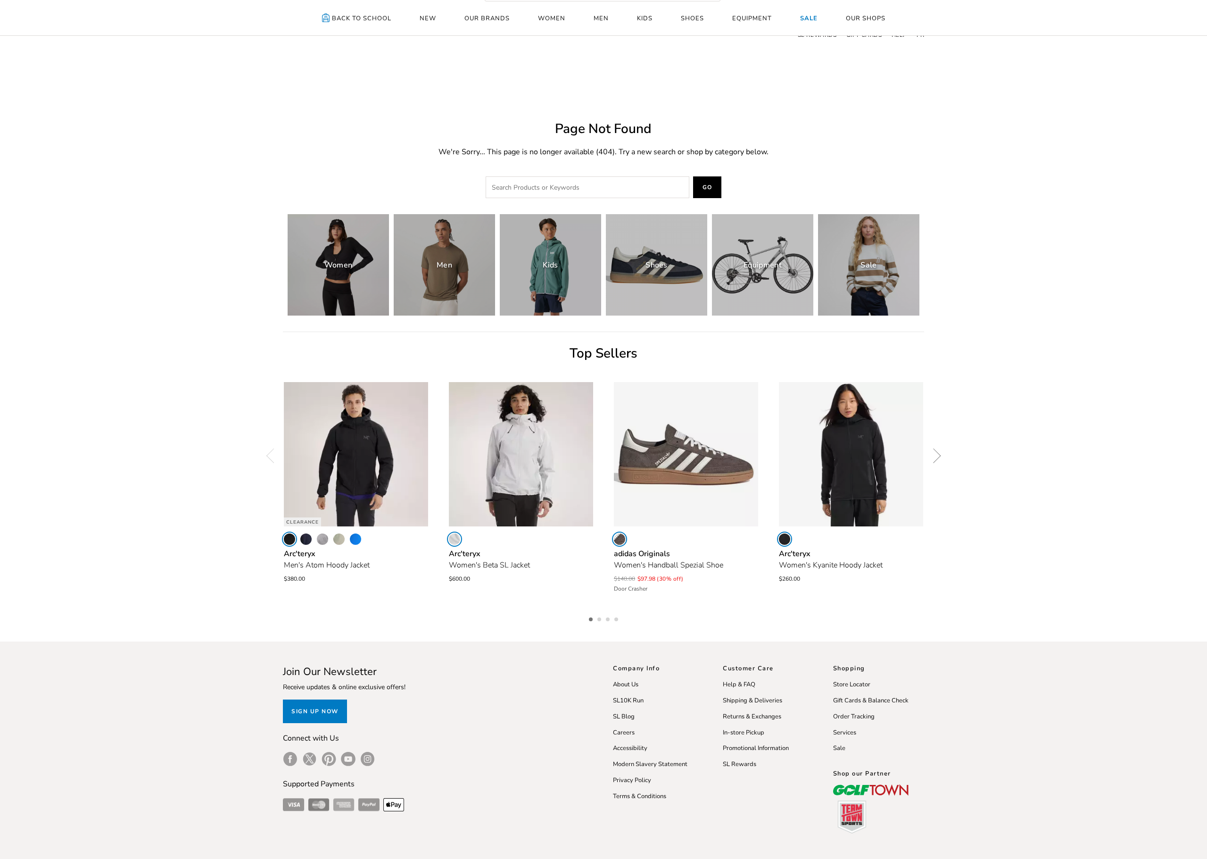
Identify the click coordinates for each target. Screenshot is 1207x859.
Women (551, 18)
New (428, 18)
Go (707, 187)
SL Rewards (739, 764)
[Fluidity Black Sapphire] (355, 539)
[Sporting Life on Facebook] (290, 759)
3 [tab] (609, 617)
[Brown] (619, 539)
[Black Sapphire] (306, 539)
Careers (624, 732)
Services (844, 732)
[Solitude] (454, 539)
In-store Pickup (743, 732)
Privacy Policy (632, 780)
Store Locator (851, 684)
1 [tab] (592, 617)
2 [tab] (600, 617)
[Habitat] (339, 539)
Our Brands (487, 18)
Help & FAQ (739, 684)
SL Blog (624, 716)
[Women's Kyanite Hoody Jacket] (851, 454)
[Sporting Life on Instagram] (367, 759)
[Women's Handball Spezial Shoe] (686, 454)
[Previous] (273, 455)
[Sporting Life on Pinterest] (329, 759)
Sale (809, 18)
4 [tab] (617, 617)
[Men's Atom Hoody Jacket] (356, 454)
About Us (625, 684)
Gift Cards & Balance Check (871, 700)
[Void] (322, 539)
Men (601, 18)
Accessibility (630, 748)
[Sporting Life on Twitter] (309, 759)
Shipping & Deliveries (752, 700)
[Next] (933, 455)
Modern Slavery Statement (650, 764)
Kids (645, 18)
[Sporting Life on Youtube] (348, 759)
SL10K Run (628, 700)
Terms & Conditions (639, 796)
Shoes (692, 18)
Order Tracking (854, 716)
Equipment (752, 18)
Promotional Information (756, 748)
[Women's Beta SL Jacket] (521, 454)
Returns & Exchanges (752, 716)
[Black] (289, 539)
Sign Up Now (315, 711)
